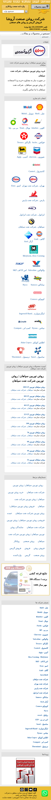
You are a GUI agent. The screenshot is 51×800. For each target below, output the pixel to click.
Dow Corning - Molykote (38, 657)
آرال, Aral (44, 702)
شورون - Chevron (41, 635)
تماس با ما (7, 2)
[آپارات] (22, 791)
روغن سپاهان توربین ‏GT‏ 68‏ (34, 396)
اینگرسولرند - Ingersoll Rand (36, 729)
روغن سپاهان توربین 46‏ (36, 451)
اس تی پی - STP (41, 720)
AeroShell (44, 675)
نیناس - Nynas (42, 733)
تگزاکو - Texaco (42, 644)
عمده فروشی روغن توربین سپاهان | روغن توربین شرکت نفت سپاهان (25, 520)
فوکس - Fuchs (42, 626)
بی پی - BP (44, 630)
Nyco (46, 711)
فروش (28, 548)
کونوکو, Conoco (42, 706)
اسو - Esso (44, 666)
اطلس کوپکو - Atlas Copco (37, 738)
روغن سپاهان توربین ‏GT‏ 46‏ (34, 405)
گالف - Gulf (43, 670)
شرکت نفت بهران (41, 684)
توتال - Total (43, 621)
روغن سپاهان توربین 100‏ (35, 423)
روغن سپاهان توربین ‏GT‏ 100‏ (34, 387)
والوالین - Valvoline (40, 639)
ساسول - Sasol (42, 724)
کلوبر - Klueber (42, 617)
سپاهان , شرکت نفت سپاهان (22, 390)
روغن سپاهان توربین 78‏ (36, 432)
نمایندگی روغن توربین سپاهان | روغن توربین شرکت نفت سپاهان (26, 534)
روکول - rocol (43, 715)
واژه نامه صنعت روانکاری (15, 6)
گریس (28, 555)
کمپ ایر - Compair (40, 742)
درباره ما (16, 2)
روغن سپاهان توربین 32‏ (36, 460)
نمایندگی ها (26, 2)
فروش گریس (15, 548)
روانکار (17, 541)
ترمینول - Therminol (40, 746)
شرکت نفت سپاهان (40, 679)
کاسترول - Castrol (41, 648)
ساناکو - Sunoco (42, 697)
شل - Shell (44, 608)
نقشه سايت (6, 797)
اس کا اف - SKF (42, 661)
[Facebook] (35, 791)
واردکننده (17, 555)
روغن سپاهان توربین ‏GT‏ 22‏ (34, 414)
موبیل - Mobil (42, 612)
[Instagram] (26, 791)
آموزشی (35, 2)
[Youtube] (30, 791)
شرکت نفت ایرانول (40, 693)
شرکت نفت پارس (41, 688)
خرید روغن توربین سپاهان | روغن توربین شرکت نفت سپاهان (26, 499)
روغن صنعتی (29, 541)
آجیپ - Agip (43, 652)
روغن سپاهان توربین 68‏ (36, 442)
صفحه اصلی (45, 2)
